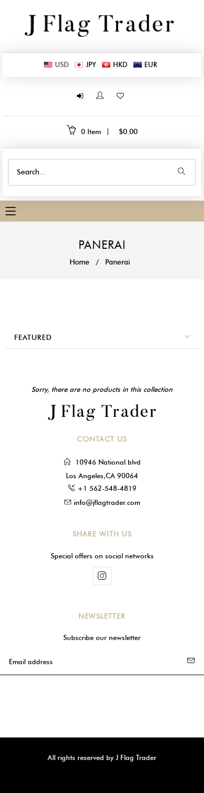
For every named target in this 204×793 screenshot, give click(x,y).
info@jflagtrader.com (107, 502)
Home (79, 262)
